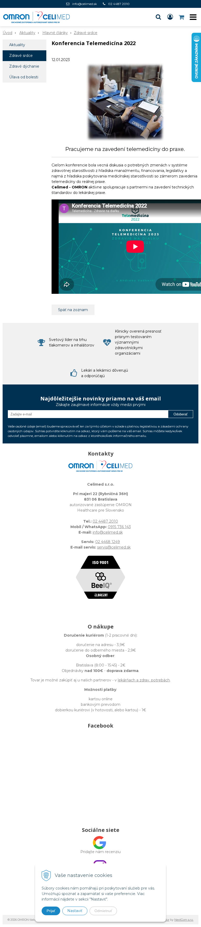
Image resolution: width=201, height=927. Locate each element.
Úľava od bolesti (23, 77)
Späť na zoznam (73, 309)
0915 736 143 (119, 526)
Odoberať (181, 414)
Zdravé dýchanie (24, 66)
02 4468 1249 (107, 541)
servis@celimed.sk (114, 547)
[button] (158, 17)
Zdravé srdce (85, 32)
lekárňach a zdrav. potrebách (144, 680)
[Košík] (182, 17)
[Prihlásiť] (170, 17)
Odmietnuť (103, 911)
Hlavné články (55, 32)
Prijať (51, 911)
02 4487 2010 (119, 4)
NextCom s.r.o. (183, 919)
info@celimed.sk (84, 4)
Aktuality (27, 32)
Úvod (7, 32)
